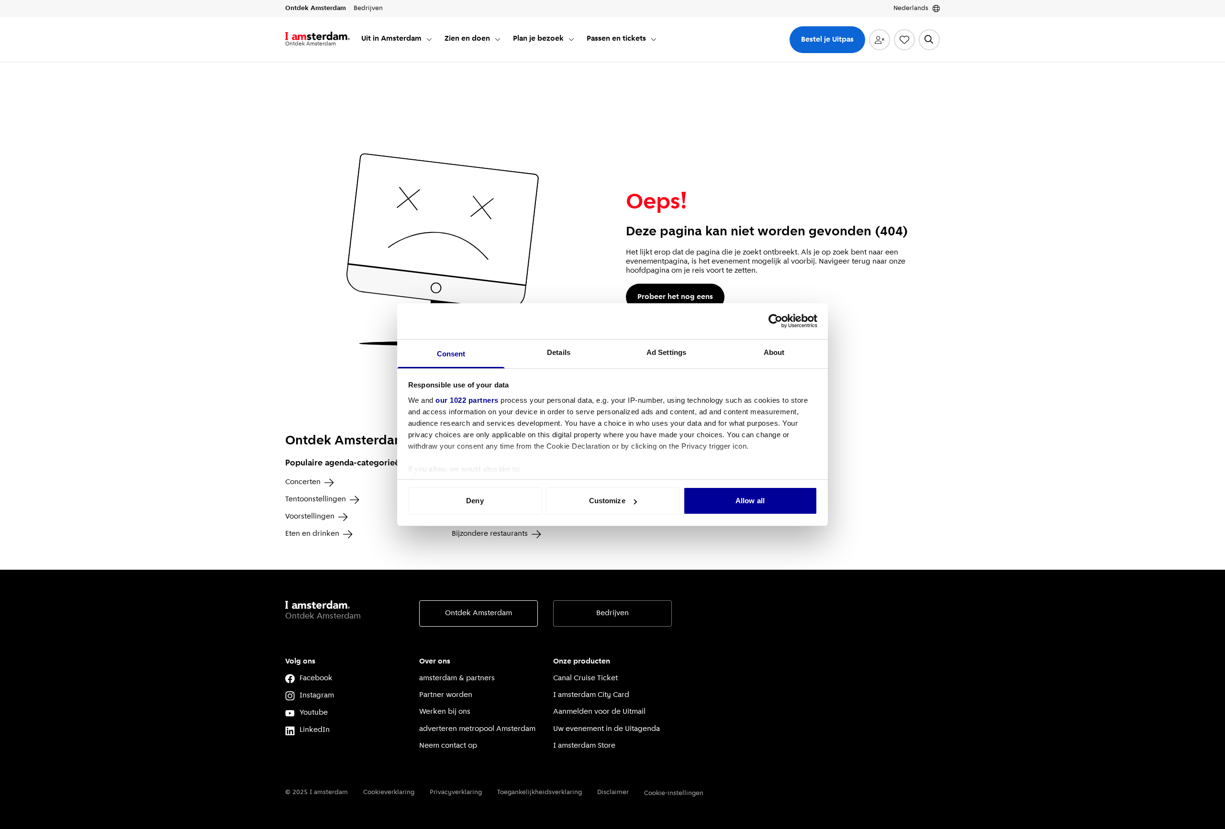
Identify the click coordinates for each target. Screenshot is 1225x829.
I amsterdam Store (584, 746)
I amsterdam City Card (591, 695)
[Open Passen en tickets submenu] (653, 39)
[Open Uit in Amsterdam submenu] (429, 39)
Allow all (750, 501)
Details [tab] (558, 352)
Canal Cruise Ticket (585, 678)
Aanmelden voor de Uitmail (599, 712)
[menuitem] (397, 39)
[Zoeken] (929, 39)
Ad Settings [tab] (666, 352)
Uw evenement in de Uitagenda (606, 729)
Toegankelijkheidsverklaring (539, 792)
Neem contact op (448, 746)
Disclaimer (613, 792)
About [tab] (774, 352)
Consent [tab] (451, 354)
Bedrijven (612, 613)
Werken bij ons (444, 712)
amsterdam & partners (457, 678)
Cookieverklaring (388, 792)
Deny (474, 501)
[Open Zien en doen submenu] (497, 39)
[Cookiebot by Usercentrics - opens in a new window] (775, 321)
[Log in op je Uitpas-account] (879, 39)
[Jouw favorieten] (904, 39)
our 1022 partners (467, 400)
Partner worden (445, 695)
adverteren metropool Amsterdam (477, 729)
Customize (607, 501)
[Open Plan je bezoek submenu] (571, 39)
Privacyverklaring (456, 792)
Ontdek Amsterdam (478, 613)
